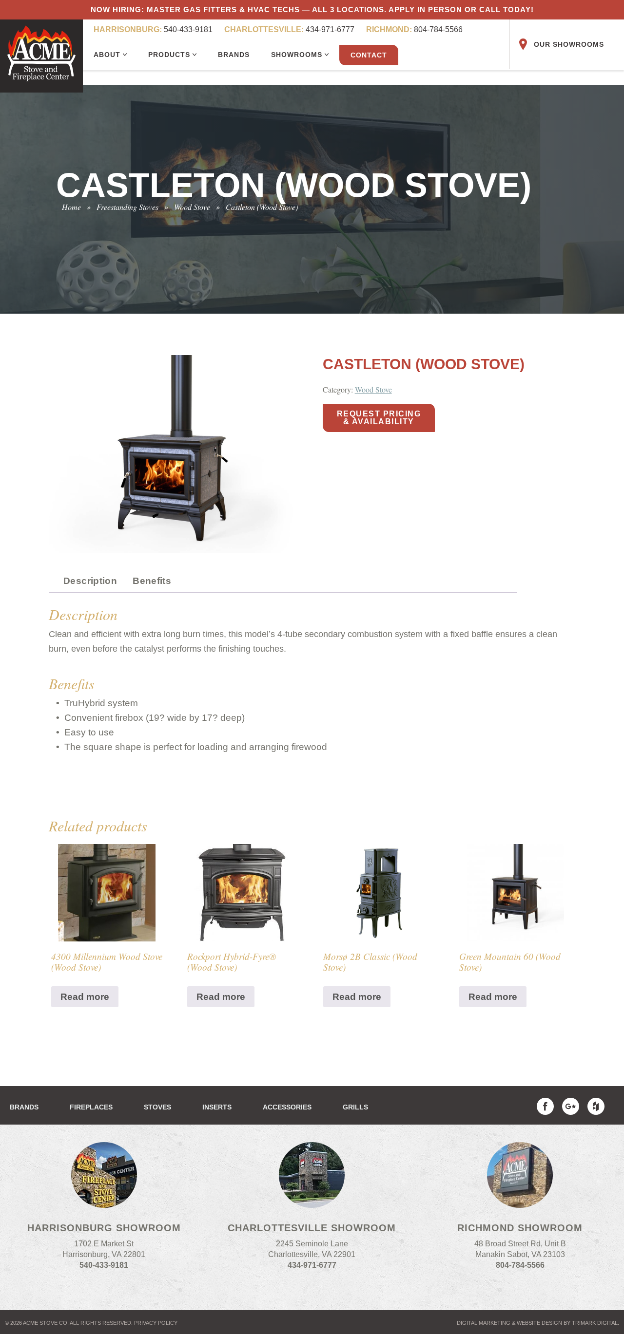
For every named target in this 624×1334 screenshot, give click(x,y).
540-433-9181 (153, 29)
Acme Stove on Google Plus (570, 1106)
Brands (234, 54)
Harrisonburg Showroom (104, 1227)
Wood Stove (373, 389)
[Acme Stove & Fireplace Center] (41, 56)
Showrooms (298, 54)
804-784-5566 (414, 29)
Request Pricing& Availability (379, 418)
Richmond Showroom (520, 1227)
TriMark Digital (595, 1323)
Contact (369, 55)
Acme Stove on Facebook (545, 1106)
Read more (84, 997)
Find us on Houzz (595, 1106)
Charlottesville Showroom (312, 1227)
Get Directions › (103, 1281)
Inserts (217, 1107)
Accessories (287, 1107)
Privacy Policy (155, 1323)
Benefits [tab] (152, 581)
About (108, 54)
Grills (355, 1107)
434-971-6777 (289, 29)
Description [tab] (90, 581)
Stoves (157, 1107)
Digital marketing (483, 1323)
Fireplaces (91, 1107)
